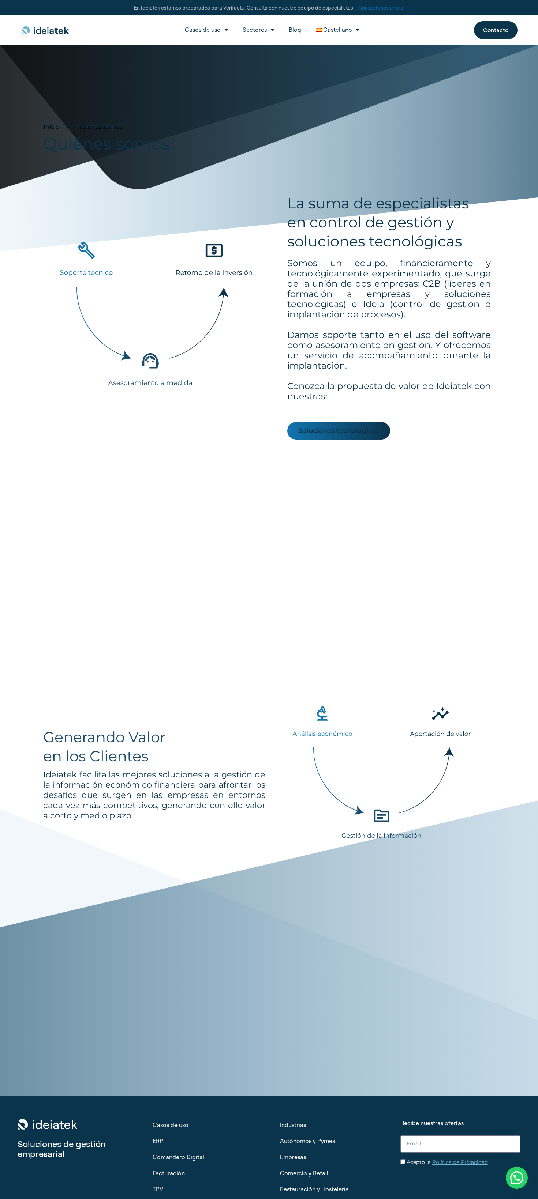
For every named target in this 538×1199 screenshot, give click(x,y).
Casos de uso (203, 29)
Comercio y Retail (304, 1173)
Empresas (293, 1157)
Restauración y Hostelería (314, 1189)
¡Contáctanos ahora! (380, 7)
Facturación (169, 1173)
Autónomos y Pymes (307, 1141)
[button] (517, 1178)
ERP (158, 1141)
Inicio (51, 126)
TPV (158, 1189)
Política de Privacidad (460, 1162)
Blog (295, 29)
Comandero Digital (178, 1157)
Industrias (293, 1124)
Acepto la (447, 1162)
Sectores (255, 29)
